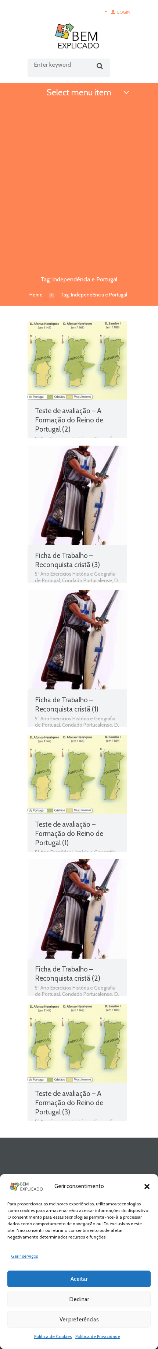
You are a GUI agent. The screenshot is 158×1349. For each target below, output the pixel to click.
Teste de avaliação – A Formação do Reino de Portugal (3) (69, 1102)
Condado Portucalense (87, 580)
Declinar (79, 1299)
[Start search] (98, 66)
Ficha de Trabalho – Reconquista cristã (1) (66, 704)
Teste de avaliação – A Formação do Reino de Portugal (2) (69, 419)
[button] (147, 1186)
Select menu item (79, 92)
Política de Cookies (53, 1336)
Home (36, 295)
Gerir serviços (24, 1256)
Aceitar (79, 1279)
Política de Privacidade (97, 1336)
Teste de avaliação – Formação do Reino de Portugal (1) (69, 833)
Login (123, 12)
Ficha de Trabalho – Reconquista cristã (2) (67, 974)
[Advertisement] (79, 185)
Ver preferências (79, 1319)
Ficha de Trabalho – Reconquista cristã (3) (67, 560)
